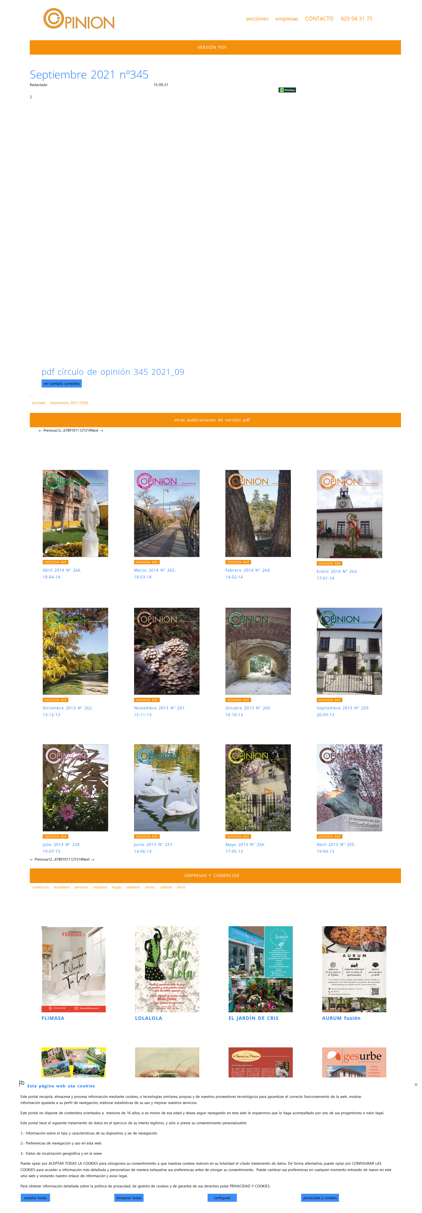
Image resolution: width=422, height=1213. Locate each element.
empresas (286, 18)
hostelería (62, 887)
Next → (97, 430)
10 (73, 430)
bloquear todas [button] (128, 1197)
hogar (116, 887)
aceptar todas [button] (35, 1197)
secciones (257, 18)
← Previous (48, 430)
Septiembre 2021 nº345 (69, 402)
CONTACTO (319, 18)
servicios (81, 887)
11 (77, 430)
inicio (181, 887)
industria (100, 887)
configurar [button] (222, 1197)
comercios (40, 887)
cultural (166, 887)
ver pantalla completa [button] (62, 383)
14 (89, 430)
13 (85, 430)
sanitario (133, 887)
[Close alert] (416, 1083)
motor (150, 887)
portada (38, 402)
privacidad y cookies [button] (320, 1197)
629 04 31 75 (356, 18)
